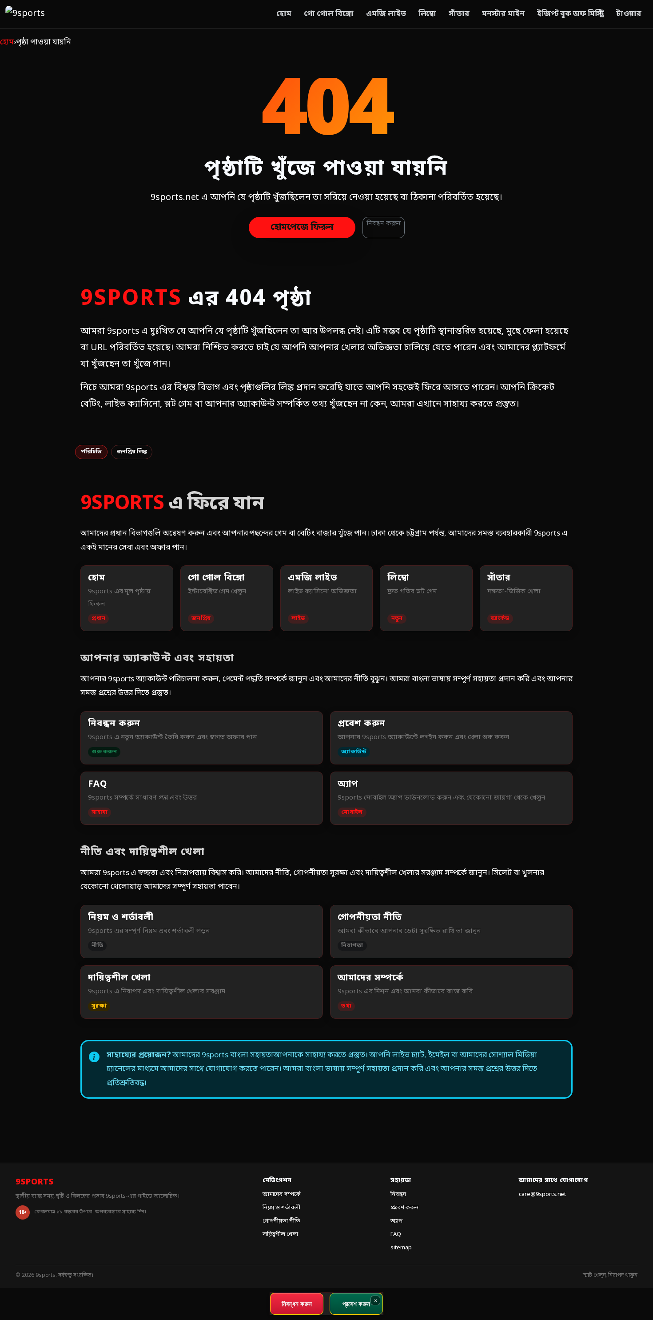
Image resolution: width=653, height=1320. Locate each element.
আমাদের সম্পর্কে (282, 1194)
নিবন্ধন (398, 1194)
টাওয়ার (628, 14)
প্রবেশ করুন (404, 1208)
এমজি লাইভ (386, 14)
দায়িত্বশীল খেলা (281, 1234)
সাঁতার (459, 14)
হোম (283, 14)
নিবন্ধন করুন (383, 224)
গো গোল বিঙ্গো (329, 14)
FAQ (395, 1234)
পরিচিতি (91, 452)
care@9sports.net (542, 1194)
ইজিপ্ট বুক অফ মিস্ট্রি (570, 14)
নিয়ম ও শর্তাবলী (282, 1208)
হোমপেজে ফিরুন (302, 227)
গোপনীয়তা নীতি (282, 1221)
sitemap (401, 1248)
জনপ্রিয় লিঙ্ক (132, 452)
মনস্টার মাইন (503, 14)
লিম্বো (427, 14)
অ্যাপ (396, 1221)
